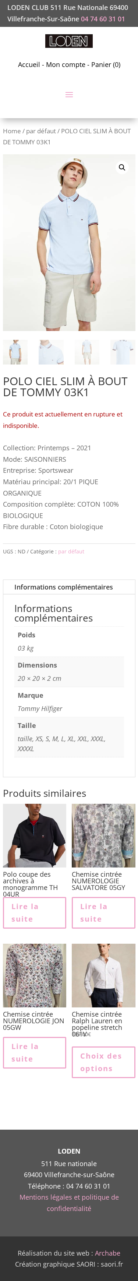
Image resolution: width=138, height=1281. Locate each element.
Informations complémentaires (63, 587)
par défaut (41, 131)
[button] (122, 167)
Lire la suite (25, 912)
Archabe (107, 1253)
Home (12, 131)
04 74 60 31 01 (103, 18)
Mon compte (65, 64)
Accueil (29, 64)
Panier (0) (105, 64)
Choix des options (101, 1062)
